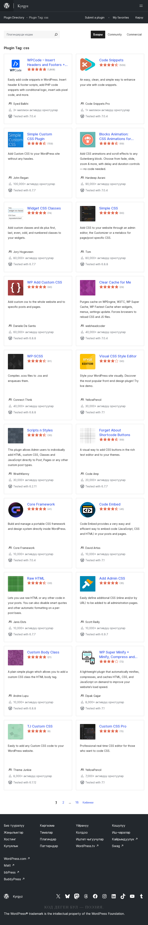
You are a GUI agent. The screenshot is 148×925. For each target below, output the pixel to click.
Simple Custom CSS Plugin (39, 136)
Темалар (46, 832)
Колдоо (82, 832)
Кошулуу (118, 825)
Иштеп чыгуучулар (90, 839)
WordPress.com (17, 859)
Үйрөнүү (82, 825)
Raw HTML (36, 578)
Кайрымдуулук (125, 839)
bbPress (11, 872)
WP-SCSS (35, 356)
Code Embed (109, 504)
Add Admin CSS (112, 578)
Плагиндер (48, 839)
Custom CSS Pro (112, 726)
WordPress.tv (87, 846)
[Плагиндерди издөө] (56, 34)
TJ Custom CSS (40, 726)
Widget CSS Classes (44, 208)
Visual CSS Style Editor (118, 356)
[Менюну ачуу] (142, 6)
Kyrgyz (18, 896)
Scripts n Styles (40, 430)
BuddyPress (14, 879)
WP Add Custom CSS (44, 282)
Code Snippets (111, 60)
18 (77, 802)
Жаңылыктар (13, 832)
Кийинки (88, 802)
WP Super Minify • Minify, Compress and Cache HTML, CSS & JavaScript (117, 654)
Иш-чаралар (121, 832)
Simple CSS (108, 208)
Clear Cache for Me (115, 282)
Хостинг (10, 839)
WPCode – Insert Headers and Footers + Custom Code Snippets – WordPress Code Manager (47, 62)
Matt (9, 865)
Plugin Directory (14, 17)
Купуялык (11, 846)
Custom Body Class (43, 652)
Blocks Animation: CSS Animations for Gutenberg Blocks (115, 136)
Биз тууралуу (14, 825)
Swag (118, 846)
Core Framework (41, 504)
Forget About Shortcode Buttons (114, 432)
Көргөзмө (47, 825)
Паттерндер (49, 846)
